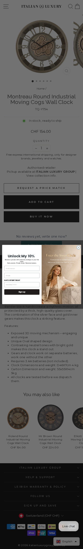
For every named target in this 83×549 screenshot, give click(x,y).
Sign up (21, 292)
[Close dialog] (78, 247)
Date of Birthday (12, 280)
